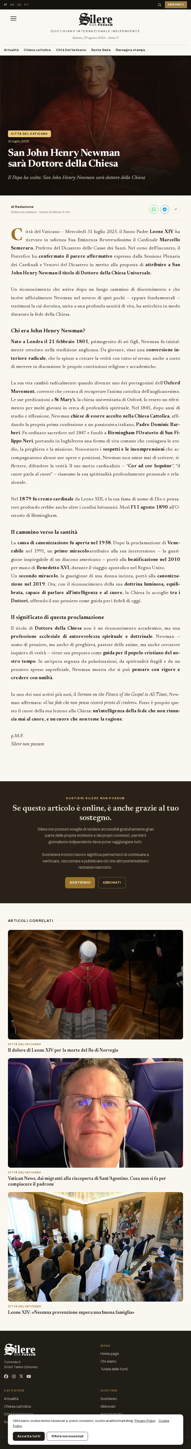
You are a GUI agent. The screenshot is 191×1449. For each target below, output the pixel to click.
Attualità (11, 50)
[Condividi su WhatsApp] (153, 209)
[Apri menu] (13, 19)
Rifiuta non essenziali (67, 1436)
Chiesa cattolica (37, 50)
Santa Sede (101, 50)
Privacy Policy (145, 1421)
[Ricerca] (159, 5)
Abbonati (107, 1406)
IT (5, 4)
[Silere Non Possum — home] (95, 19)
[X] (21, 1376)
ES (19, 4)
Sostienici (108, 1399)
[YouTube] (29, 1376)
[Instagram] (14, 1376)
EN (12, 4)
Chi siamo (108, 1361)
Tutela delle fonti (114, 1369)
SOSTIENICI (80, 882)
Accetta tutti (28, 1436)
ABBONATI (176, 4)
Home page (109, 1354)
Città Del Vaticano (71, 50)
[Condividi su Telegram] (164, 209)
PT (26, 4)
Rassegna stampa (130, 50)
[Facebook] (6, 1376)
